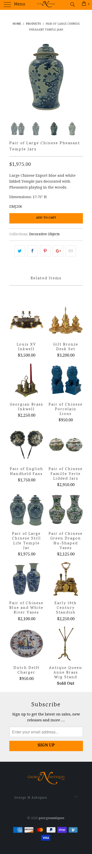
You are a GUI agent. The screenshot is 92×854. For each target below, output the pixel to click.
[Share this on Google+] (58, 251)
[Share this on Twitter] (19, 251)
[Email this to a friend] (71, 251)
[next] (78, 77)
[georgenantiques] (46, 5)
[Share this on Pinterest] (45, 251)
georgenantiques (51, 818)
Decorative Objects (44, 234)
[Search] (72, 4)
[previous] (14, 77)
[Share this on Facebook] (32, 251)
